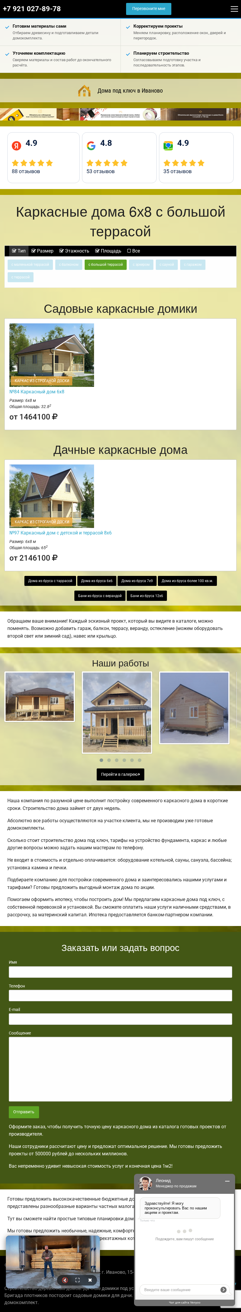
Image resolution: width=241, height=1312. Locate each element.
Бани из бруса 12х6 (146, 596)
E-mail (14, 1009)
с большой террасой (105, 265)
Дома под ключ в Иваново (130, 90)
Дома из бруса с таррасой (50, 581)
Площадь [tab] (110, 251)
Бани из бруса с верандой (100, 596)
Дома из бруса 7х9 (137, 581)
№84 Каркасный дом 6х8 (36, 392)
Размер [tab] (44, 251)
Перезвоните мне (148, 8)
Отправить (23, 1111)
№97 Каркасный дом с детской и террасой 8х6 (60, 533)
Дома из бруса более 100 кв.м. (187, 581)
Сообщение (20, 1033)
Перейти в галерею (119, 774)
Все (135, 251)
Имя (13, 962)
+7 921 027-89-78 (32, 9)
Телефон (17, 986)
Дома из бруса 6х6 (97, 581)
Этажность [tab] (76, 251)
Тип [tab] (21, 251)
